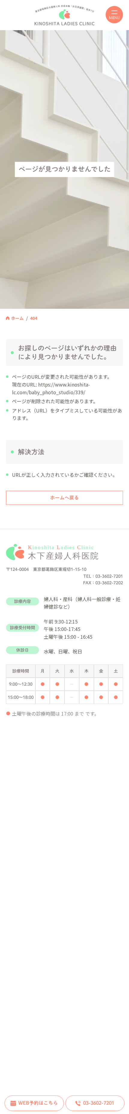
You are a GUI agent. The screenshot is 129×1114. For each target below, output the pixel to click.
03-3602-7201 (98, 1103)
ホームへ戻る (64, 497)
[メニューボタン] (114, 14)
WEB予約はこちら (38, 1103)
